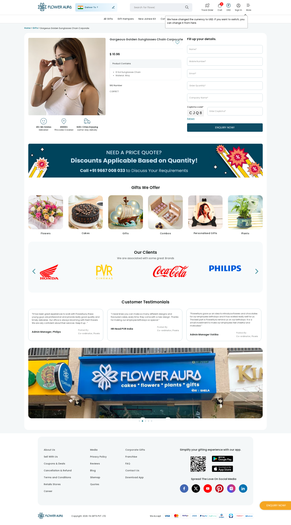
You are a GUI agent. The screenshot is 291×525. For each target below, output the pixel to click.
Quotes (94, 484)
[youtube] (207, 488)
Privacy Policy (98, 456)
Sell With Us (51, 456)
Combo (165, 19)
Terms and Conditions (57, 477)
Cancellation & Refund (58, 470)
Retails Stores (52, 484)
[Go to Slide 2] (142, 421)
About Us (49, 449)
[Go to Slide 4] (148, 421)
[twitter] (196, 488)
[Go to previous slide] (36, 272)
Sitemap (95, 477)
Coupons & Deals (54, 463)
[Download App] (222, 461)
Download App (134, 477)
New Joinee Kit (147, 19)
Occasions (180, 19)
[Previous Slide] (30, 385)
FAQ (127, 463)
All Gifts (108, 19)
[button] (145, 383)
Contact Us (132, 470)
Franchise (131, 456)
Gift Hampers (126, 19)
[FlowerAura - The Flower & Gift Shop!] (55, 10)
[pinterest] (219, 488)
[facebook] (184, 488)
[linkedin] (243, 488)
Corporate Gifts (135, 449)
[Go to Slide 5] (151, 421)
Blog (93, 470)
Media (94, 449)
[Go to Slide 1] (139, 421)
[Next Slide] (260, 385)
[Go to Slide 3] (145, 421)
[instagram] (231, 488)
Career (48, 491)
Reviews (95, 463)
